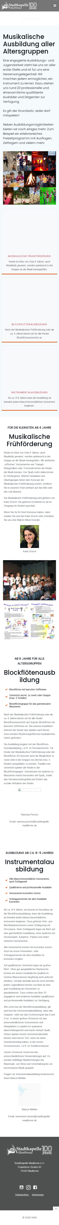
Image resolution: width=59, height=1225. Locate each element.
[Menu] (54, 5)
